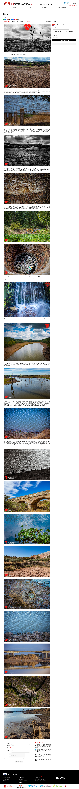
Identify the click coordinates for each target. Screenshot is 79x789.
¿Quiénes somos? (7, 777)
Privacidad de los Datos (40, 780)
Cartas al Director (23, 780)
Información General (40, 779)
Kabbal (55, 35)
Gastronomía (44, 7)
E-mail (9, 747)
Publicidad (21, 777)
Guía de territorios (62, 7)
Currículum (21, 782)
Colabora (21, 779)
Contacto (5, 780)
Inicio (4, 11)
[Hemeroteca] (46, 4)
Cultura (29, 7)
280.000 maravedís (68, 31)
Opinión (9, 750)
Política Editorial (6, 779)
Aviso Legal (38, 777)
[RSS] (51, 4)
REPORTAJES (60, 25)
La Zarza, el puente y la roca (60, 27)
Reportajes (8, 11)
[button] (3, 786)
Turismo (14, 7)
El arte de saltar (57, 31)
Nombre (9, 745)
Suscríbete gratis (73, 5)
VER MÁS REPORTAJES (64, 40)
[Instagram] (48, 4)
